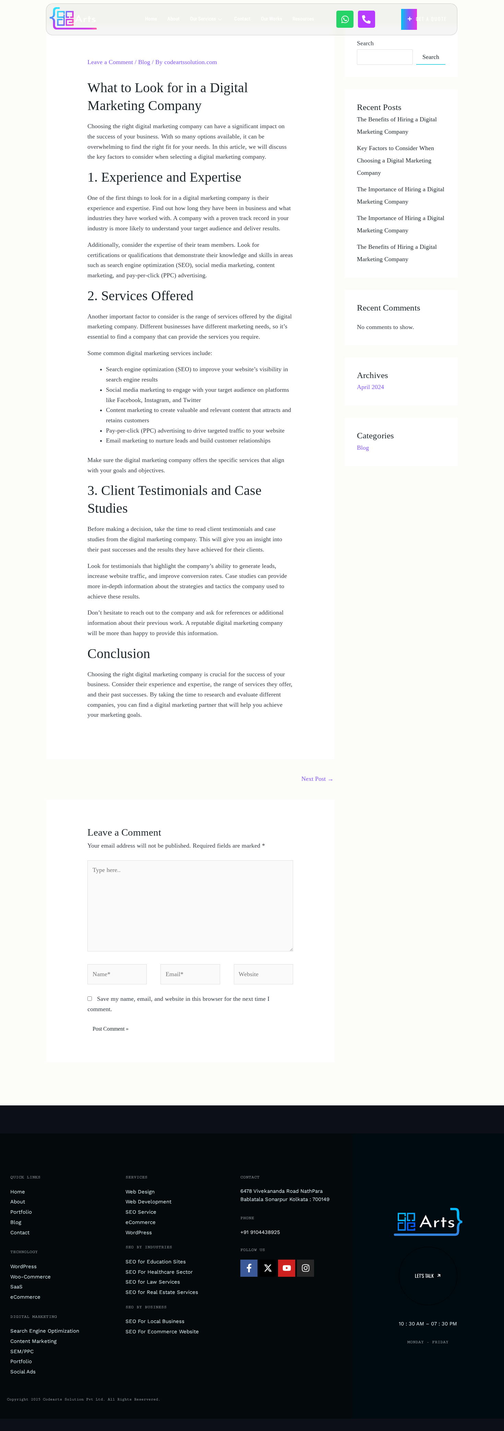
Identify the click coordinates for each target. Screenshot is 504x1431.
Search (365, 43)
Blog (144, 62)
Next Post (317, 778)
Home (151, 19)
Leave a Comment (110, 62)
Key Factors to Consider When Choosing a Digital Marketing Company (395, 160)
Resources (303, 19)
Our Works (271, 19)
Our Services (203, 19)
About (173, 19)
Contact (242, 19)
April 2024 (370, 387)
